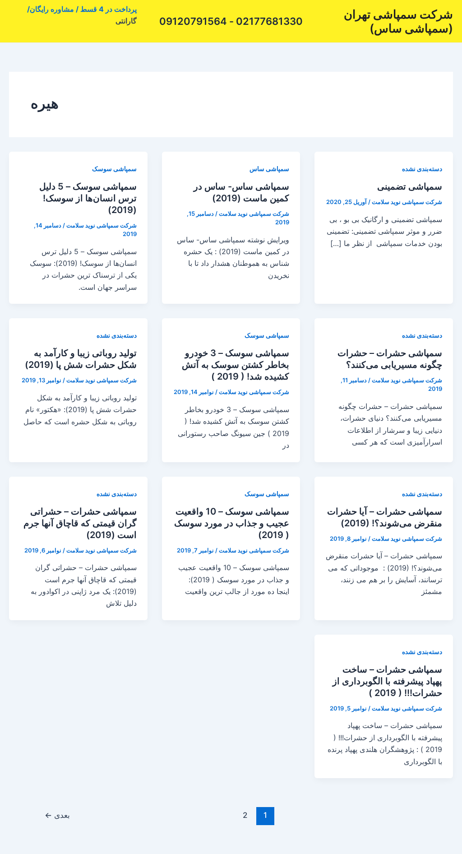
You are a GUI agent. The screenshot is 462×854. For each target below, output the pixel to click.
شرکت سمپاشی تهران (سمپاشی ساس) (398, 21)
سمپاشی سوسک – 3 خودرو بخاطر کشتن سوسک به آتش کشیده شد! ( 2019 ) (235, 365)
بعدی (57, 815)
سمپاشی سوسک (114, 168)
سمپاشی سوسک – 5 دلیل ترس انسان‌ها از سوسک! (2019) (88, 198)
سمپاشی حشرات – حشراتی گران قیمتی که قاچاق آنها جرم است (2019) (80, 523)
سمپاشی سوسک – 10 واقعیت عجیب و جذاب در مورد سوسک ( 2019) (231, 523)
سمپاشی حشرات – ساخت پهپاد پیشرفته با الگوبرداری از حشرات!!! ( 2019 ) (387, 681)
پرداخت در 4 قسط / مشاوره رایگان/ (82, 9)
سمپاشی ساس (269, 168)
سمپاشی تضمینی (409, 186)
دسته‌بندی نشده (422, 168)
